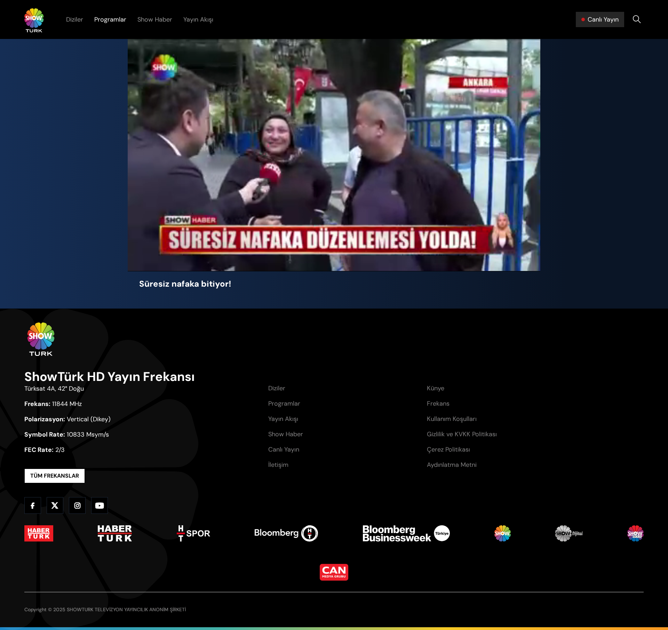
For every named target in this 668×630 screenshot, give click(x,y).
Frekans (438, 403)
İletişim (278, 465)
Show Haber (154, 19)
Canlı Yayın (283, 449)
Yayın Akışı (198, 19)
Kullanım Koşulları (452, 419)
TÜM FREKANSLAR (54, 475)
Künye (435, 388)
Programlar (110, 19)
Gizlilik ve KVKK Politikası (462, 434)
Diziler (74, 19)
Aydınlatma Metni (452, 465)
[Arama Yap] (637, 19)
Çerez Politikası (448, 449)
